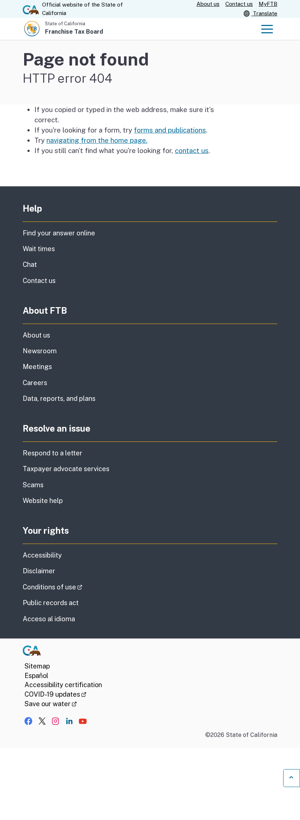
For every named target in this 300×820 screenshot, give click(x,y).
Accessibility (42, 555)
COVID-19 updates (55, 694)
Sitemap (37, 666)
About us (208, 4)
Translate (264, 13)
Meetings (37, 366)
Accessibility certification (63, 685)
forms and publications (170, 130)
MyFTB (268, 4)
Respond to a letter (52, 453)
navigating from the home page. (96, 140)
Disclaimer (39, 571)
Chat (30, 264)
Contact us (239, 4)
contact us (192, 150)
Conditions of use (73, 587)
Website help (43, 500)
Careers (35, 383)
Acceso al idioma (49, 619)
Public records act (51, 603)
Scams (33, 485)
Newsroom (40, 351)
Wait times (39, 249)
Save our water (51, 704)
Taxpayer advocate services (66, 469)
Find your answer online (59, 233)
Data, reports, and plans (59, 398)
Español (36, 675)
